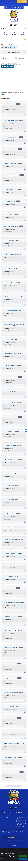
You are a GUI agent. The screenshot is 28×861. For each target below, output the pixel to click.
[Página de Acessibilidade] (20, 7)
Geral (3, 94)
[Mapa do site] (18, 7)
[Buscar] (25, 28)
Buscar (2, 28)
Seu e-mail (7, 840)
